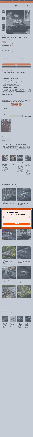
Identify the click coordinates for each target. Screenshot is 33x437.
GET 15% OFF (16, 223)
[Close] (32, 209)
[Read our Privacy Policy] (29, 221)
